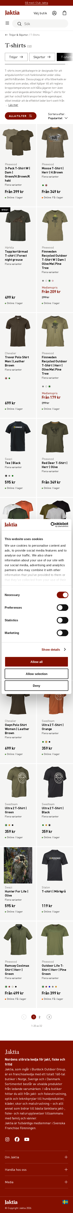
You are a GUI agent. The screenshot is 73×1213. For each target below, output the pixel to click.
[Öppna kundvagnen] (64, 13)
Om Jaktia (12, 1157)
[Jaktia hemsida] (12, 13)
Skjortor (39, 57)
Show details (51, 649)
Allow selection (36, 673)
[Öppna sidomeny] (7, 23)
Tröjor (13, 57)
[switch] (62, 607)
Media (9, 1182)
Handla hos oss (16, 1169)
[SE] (65, 1205)
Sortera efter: (56, 116)
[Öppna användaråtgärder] (54, 13)
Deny (36, 685)
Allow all (36, 662)
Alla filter (17, 116)
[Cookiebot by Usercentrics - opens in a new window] (51, 524)
